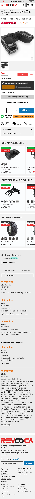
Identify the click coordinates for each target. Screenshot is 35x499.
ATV (2, 468)
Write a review (9, 263)
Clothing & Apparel (6, 480)
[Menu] (32, 5)
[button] (22, 23)
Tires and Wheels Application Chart (8, 495)
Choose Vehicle (8, 87)
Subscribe (29, 463)
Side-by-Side (4, 470)
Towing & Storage (6, 478)
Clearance (4, 481)
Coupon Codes (5, 490)
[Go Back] (2, 12)
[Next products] (33, 154)
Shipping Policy (5, 491)
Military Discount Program (25, 472)
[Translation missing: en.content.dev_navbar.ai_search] (23, 5)
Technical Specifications (12, 133)
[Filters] (3, 275)
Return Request (22, 474)
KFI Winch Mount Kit (7, 204)
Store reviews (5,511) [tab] (25, 270)
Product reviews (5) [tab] (9, 270)
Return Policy (4, 488)
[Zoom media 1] (32, 58)
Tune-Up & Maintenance (8, 476)
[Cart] (28, 5)
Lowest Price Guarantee (7, 487)
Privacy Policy (4, 493)
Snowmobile (4, 475)
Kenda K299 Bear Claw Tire (9, 242)
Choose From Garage (24, 87)
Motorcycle (4, 471)
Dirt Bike (3, 473)
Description (7, 129)
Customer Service (23, 471)
